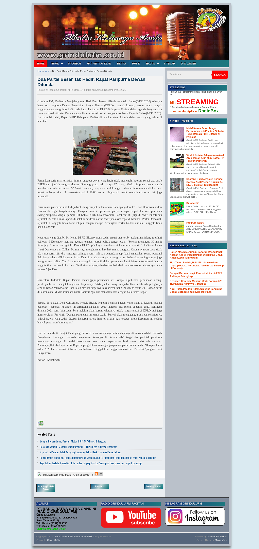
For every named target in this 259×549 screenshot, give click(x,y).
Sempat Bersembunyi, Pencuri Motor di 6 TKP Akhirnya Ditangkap (73, 441)
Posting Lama (153, 486)
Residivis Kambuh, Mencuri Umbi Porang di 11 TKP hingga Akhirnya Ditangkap (78, 447)
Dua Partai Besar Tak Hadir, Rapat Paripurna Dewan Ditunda (91, 82)
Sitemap (169, 63)
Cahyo (50, 540)
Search (220, 74)
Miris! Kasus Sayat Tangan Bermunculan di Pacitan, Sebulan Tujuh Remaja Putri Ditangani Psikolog (205, 132)
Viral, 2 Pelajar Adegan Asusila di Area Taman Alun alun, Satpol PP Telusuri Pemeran (205, 158)
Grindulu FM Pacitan (217, 536)
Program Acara (195, 222)
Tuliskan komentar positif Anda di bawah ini (67, 474)
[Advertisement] (67, 394)
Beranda (100, 486)
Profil (55, 63)
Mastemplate (221, 540)
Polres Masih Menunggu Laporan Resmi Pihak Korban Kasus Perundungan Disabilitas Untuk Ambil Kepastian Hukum (98, 458)
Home (41, 63)
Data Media (192, 203)
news (47, 71)
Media (57, 540)
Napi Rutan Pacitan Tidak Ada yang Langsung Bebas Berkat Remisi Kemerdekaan (80, 452)
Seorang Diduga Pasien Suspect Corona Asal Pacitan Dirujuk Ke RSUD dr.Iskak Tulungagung (204, 182)
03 (100, 474)
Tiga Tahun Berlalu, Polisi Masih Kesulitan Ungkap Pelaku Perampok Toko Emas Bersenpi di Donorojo (91, 463)
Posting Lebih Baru (46, 488)
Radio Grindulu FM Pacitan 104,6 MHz (73, 536)
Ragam (150, 63)
